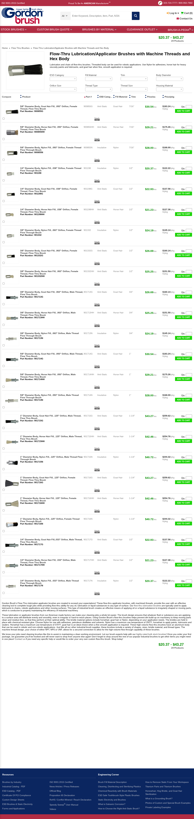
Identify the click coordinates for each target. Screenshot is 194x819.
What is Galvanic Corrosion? (111, 804)
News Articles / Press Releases (64, 786)
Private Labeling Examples (158, 807)
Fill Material (121, 97)
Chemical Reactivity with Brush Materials (117, 791)
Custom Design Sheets (13, 799)
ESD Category (106, 97)
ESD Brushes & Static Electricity (17, 804)
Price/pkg (169, 97)
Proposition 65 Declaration (62, 795)
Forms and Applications (13, 808)
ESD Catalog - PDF (11, 791)
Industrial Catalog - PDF (13, 786)
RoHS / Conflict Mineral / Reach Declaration (70, 799)
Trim (133, 97)
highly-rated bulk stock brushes (151, 634)
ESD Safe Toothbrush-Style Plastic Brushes (118, 795)
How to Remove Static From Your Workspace (167, 782)
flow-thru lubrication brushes (148, 605)
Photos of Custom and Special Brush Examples (168, 803)
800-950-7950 (185, 3)
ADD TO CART (183, 111)
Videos (53, 809)
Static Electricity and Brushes (112, 799)
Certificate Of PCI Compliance (16, 795)
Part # (89, 97)
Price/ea (151, 97)
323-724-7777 (170, 3)
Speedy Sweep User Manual (64, 804)
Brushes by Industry (11, 782)
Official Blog (55, 791)
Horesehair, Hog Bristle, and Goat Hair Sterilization (163, 792)
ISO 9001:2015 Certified (13, 3)
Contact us (20, 639)
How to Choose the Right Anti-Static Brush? (119, 808)
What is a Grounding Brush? (158, 798)
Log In (173, 13)
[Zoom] (25, 70)
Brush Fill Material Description (112, 782)
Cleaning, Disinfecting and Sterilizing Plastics (119, 786)
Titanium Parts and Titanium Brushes (163, 786)
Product (26, 97)
